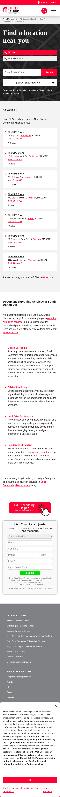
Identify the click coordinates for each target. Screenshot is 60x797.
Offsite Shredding (17, 387)
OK (30, 780)
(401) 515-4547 (15, 180)
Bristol (31, 218)
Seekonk (37, 239)
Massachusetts (10, 332)
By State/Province (13, 58)
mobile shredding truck (39, 452)
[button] (55, 705)
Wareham (32, 260)
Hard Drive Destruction (20, 416)
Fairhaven (33, 156)
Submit (30, 573)
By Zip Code (10, 52)
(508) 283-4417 (15, 263)
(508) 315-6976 (15, 159)
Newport (28, 177)
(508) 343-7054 (15, 242)
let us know (48, 277)
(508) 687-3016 (15, 201)
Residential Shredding (20, 445)
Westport (32, 198)
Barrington (26, 135)
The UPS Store (16, 132)
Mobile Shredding (17, 348)
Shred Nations (8, 19)
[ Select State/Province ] (28, 82)
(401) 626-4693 (15, 221)
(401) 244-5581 (15, 139)
